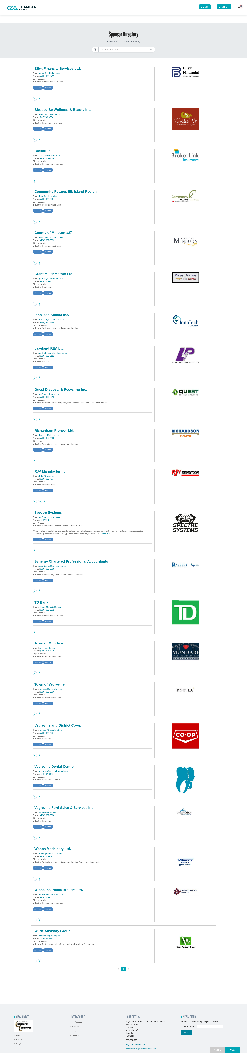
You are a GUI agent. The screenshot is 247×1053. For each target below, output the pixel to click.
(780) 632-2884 (47, 733)
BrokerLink (43, 151)
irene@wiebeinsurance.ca (51, 894)
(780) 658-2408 (47, 438)
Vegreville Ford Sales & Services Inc (63, 808)
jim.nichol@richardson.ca (50, 435)
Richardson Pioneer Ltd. (54, 430)
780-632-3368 (46, 774)
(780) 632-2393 (47, 281)
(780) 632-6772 (47, 856)
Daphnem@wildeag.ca (49, 935)
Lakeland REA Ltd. (49, 348)
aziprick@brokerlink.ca (49, 155)
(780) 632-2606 (47, 692)
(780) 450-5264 (47, 322)
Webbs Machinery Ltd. (52, 849)
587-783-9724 (46, 117)
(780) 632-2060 (47, 815)
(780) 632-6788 (47, 569)
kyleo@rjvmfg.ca (46, 476)
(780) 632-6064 (47, 199)
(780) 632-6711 (47, 76)
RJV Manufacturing (50, 471)
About (19, 1035)
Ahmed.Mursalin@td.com (50, 607)
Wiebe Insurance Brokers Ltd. (58, 890)
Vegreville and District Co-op (57, 725)
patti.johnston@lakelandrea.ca (53, 353)
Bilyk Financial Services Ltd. (57, 68)
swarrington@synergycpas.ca (52, 566)
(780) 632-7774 (47, 479)
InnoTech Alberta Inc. (51, 315)
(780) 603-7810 (47, 397)
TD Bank (41, 602)
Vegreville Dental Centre (54, 766)
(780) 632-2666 (47, 158)
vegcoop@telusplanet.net (50, 730)
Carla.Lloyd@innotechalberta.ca (53, 319)
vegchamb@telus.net (135, 1044)
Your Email (189, 1027)
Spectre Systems (48, 512)
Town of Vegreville (49, 684)
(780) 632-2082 (47, 240)
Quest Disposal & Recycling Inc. (60, 389)
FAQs (18, 1044)
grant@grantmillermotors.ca (52, 278)
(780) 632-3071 (47, 897)
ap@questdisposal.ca (49, 394)
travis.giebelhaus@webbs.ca (52, 853)
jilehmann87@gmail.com (50, 114)
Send (187, 1032)
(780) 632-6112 (47, 356)
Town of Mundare (48, 643)
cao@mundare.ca (47, 648)
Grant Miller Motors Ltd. (53, 274)
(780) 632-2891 (47, 610)
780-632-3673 (46, 938)
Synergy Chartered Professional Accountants (71, 561)
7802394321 (46, 520)
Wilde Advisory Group (52, 931)
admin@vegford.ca (47, 812)
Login (205, 7)
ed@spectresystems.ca (49, 517)
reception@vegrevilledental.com (53, 771)
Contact (19, 1039)
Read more (106, 534)
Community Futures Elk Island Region (65, 191)
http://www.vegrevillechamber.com (141, 1049)
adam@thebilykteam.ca (50, 73)
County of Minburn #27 (53, 233)
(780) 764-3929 (47, 651)
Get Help (217, 1050)
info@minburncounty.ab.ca (51, 237)
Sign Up (224, 7)
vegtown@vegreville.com (50, 689)
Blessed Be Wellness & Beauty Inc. (62, 110)
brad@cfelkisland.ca (48, 196)
